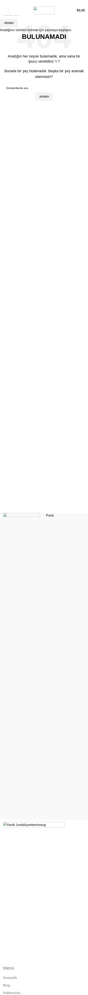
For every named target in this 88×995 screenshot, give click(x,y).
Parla (50, 515)
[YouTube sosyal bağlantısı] (48, 3)
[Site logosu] (44, 10)
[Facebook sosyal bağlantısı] (39, 3)
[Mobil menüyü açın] (4, 10)
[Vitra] (22, 666)
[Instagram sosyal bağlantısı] (44, 3)
